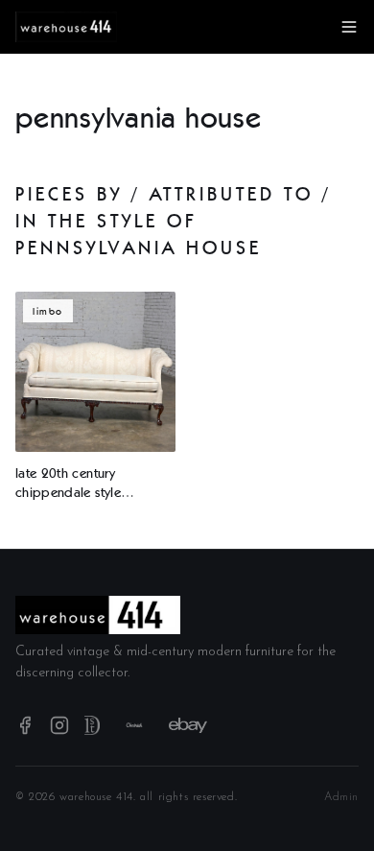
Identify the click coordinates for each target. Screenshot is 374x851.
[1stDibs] (92, 725)
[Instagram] (59, 725)
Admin (341, 797)
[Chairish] (134, 725)
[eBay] (188, 725)
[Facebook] (25, 725)
